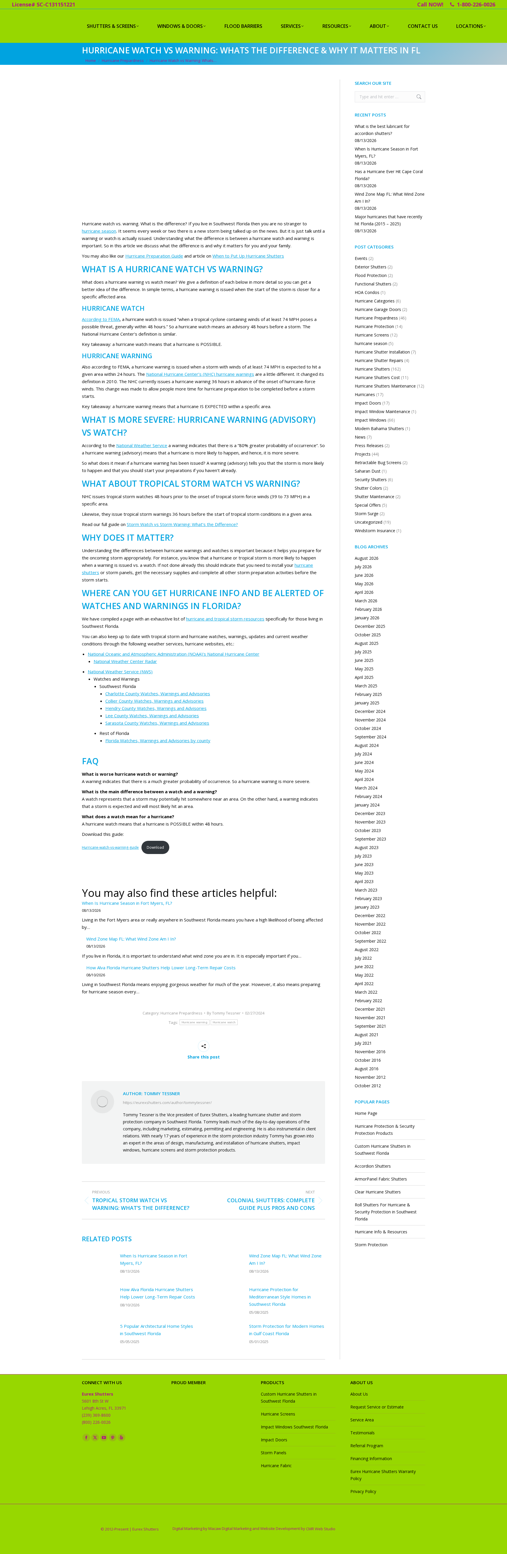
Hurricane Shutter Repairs (379, 360)
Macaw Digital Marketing (229, 1528)
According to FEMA (101, 319)
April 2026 (364, 592)
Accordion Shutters (373, 1166)
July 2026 (363, 566)
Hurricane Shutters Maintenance (385, 386)
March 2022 (366, 992)
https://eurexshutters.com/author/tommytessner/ (167, 1102)
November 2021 (370, 1017)
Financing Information (371, 1458)
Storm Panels (273, 1452)
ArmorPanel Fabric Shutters (381, 1179)
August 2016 (366, 1068)
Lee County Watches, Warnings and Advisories (152, 715)
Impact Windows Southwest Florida (294, 1427)
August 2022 (366, 949)
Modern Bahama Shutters (379, 428)
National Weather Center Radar (125, 661)
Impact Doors (368, 403)
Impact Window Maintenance (382, 411)
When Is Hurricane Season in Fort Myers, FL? (127, 903)
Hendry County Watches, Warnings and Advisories (156, 708)
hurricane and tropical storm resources (225, 619)
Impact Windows (370, 420)
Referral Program (366, 1445)
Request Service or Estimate (377, 1407)
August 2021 (366, 1034)
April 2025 (364, 677)
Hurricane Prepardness (181, 1013)
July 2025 (363, 652)
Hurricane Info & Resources (381, 1232)
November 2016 (370, 1051)
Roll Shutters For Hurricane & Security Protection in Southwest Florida (386, 1212)
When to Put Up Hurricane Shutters (248, 256)
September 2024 (370, 737)
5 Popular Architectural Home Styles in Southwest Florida (156, 1329)
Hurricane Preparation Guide (154, 256)
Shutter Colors (368, 488)
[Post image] (98, 1265)
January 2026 (367, 617)
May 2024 (364, 771)
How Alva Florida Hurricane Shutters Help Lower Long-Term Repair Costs (161, 967)
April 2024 (364, 779)
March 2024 (366, 788)
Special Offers (368, 505)
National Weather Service (141, 445)
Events (361, 258)
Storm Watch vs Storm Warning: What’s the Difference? (182, 524)
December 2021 (370, 1009)
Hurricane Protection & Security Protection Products (385, 1129)
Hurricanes (365, 394)
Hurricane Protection (374, 326)
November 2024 (370, 720)
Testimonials (362, 1432)
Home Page (366, 1113)
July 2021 (363, 1043)
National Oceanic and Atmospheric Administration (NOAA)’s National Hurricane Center (173, 654)
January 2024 (367, 805)
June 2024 (364, 762)
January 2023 (367, 907)
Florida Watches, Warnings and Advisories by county (157, 740)
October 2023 (368, 830)
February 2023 (368, 898)
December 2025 (370, 626)
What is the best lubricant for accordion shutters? (382, 130)
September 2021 (370, 1026)
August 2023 (366, 847)
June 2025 (364, 660)
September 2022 (370, 941)
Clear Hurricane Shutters (378, 1192)
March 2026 (366, 600)
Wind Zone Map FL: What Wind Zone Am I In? (131, 939)
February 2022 (368, 1000)
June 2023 (364, 864)
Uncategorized (368, 522)
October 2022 (368, 932)
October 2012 (368, 1085)
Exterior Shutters (370, 267)
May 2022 (364, 975)
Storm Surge (366, 513)
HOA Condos (367, 292)
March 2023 (366, 890)
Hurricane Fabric (276, 1465)
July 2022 (363, 958)
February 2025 (368, 694)
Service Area (362, 1420)
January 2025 (367, 703)
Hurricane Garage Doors (378, 309)
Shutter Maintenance (374, 496)
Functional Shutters (373, 284)
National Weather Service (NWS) (120, 671)
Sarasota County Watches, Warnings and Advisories (157, 723)
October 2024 (368, 728)
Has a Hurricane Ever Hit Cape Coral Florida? (389, 175)
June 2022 (364, 966)
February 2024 (368, 796)
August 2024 (366, 745)
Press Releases (369, 445)
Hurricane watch (224, 1022)
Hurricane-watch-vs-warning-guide (110, 847)
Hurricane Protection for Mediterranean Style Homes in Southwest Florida (280, 1296)
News (360, 437)
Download (155, 847)
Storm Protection (371, 1244)
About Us (359, 1394)
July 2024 (363, 754)
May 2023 (364, 873)
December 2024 (370, 711)
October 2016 (368, 1060)
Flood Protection (371, 275)
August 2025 (366, 643)
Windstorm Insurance (375, 530)
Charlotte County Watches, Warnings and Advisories (157, 693)
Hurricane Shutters (372, 369)
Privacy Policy (363, 1491)
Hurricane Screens (372, 335)
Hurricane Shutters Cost (377, 377)
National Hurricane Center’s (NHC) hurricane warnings (200, 374)
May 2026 (364, 583)
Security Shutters (371, 479)
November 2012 (370, 1077)
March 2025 (366, 686)
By (224, 1013)
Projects (363, 454)
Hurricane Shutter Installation (382, 352)
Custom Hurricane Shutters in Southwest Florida (382, 1149)
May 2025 (364, 669)
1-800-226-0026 (476, 4)
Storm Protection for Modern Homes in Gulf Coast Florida (286, 1329)
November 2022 (370, 924)
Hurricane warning (194, 1022)
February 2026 (368, 609)
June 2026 (364, 575)
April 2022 (364, 983)
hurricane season (99, 231)
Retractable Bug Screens (378, 462)
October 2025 (368, 635)
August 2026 (366, 558)
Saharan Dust (368, 471)
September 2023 (370, 839)
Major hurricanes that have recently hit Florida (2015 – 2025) (388, 220)
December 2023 (370, 813)
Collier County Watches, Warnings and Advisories (154, 701)
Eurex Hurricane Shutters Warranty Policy (383, 1475)
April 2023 (364, 881)
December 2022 (370, 915)
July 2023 (363, 856)
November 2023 (370, 822)
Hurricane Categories (375, 301)
